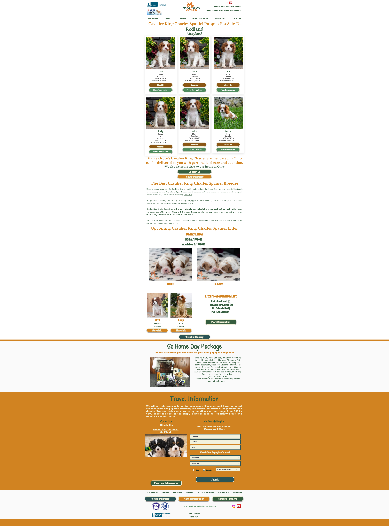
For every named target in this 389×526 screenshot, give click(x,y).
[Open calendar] (237, 469)
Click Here (188, 195)
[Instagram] (227, 3)
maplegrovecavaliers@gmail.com (226, 10)
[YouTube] (230, 3)
